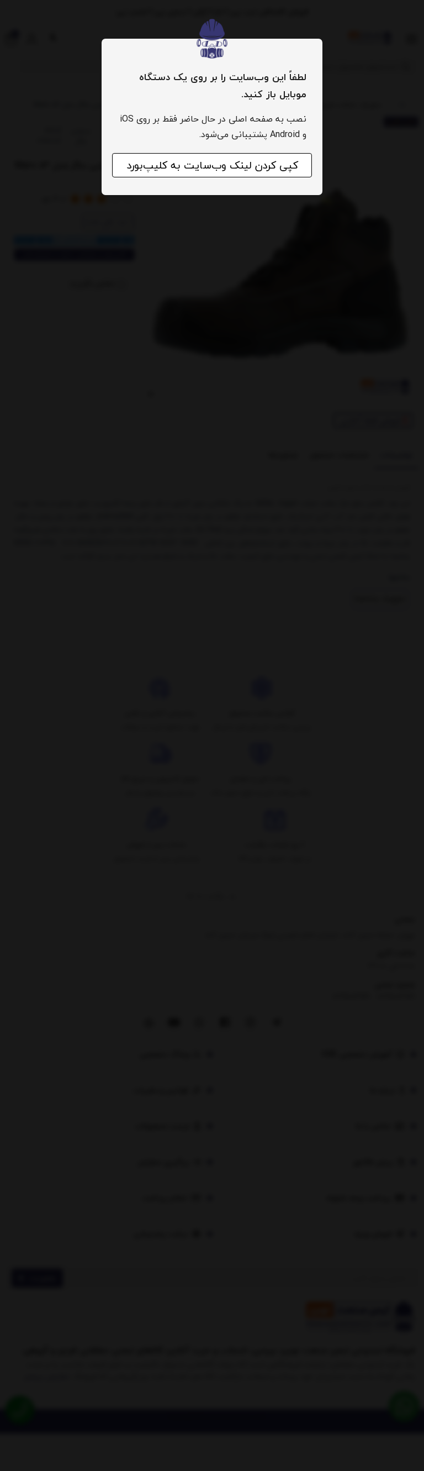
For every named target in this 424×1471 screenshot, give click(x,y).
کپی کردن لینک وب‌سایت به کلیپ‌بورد (212, 165)
